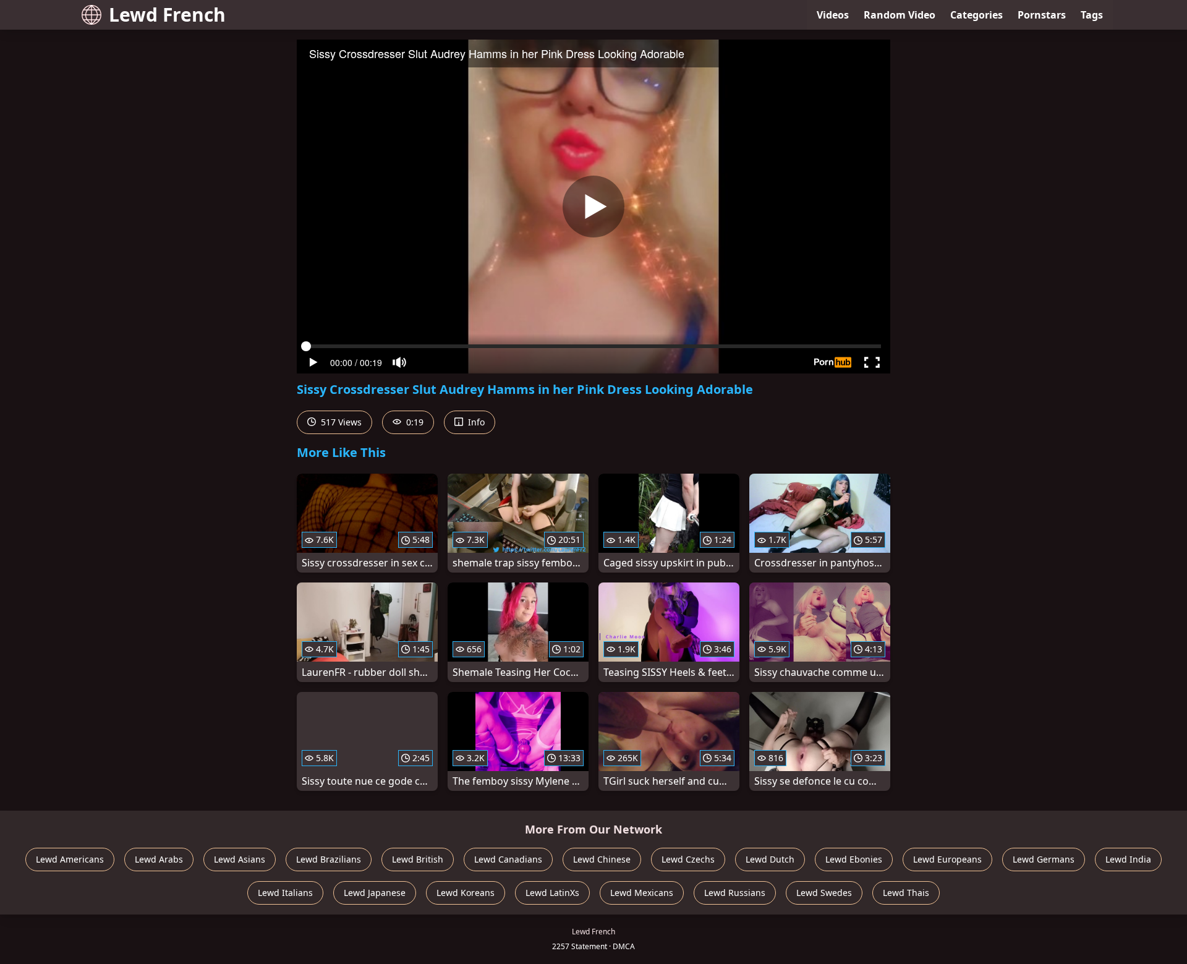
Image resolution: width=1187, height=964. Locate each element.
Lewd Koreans (465, 892)
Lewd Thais (906, 892)
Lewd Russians (734, 892)
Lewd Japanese (375, 892)
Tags (1092, 15)
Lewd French (167, 14)
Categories (976, 15)
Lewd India (1128, 859)
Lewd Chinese (602, 859)
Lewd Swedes (824, 892)
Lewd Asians (239, 859)
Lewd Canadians (508, 859)
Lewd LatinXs (552, 892)
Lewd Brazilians (328, 859)
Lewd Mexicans (641, 892)
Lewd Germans (1043, 859)
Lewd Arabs (159, 859)
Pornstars (1042, 15)
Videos (833, 15)
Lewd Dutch (770, 859)
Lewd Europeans (947, 859)
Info (475, 422)
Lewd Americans (70, 859)
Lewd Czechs (688, 859)
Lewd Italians (285, 892)
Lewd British (417, 859)
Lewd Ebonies (853, 859)
